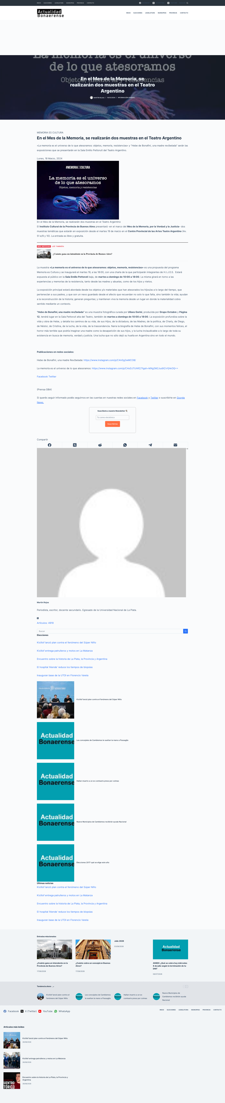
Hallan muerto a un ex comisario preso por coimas (98, 781)
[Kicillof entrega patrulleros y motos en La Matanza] (12, 1060)
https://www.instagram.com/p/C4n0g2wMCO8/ (110, 360)
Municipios (70, 3)
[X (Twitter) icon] (38, 618)
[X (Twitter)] (74, 445)
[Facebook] (49, 445)
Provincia (80, 3)
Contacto (90, 3)
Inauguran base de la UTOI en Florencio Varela (62, 675)
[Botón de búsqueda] (185, 631)
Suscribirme (112, 424)
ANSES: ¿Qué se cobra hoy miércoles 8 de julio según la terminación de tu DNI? (170, 966)
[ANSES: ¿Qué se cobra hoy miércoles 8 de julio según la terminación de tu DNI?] (170, 949)
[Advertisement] (112, 37)
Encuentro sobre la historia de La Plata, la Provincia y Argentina (72, 659)
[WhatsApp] (125, 445)
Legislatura (59, 3)
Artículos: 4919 (45, 623)
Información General (126, 97)
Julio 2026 (119, 941)
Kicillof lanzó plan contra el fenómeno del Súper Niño (66, 642)
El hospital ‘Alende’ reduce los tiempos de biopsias (65, 667)
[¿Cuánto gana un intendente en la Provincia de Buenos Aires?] (54, 949)
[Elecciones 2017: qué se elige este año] (55, 863)
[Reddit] (100, 445)
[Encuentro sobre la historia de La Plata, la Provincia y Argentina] (12, 1080)
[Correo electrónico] (175, 445)
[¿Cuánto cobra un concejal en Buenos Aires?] (93, 949)
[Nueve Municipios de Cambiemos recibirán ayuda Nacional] (55, 822)
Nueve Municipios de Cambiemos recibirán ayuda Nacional (101, 822)
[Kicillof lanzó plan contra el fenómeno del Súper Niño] (55, 700)
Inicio (39, 3)
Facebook (42, 376)
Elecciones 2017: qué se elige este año (93, 862)
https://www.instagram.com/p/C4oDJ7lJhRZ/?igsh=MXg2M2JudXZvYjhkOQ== (135, 368)
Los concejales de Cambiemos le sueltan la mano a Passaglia (102, 740)
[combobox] (110, 631)
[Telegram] (150, 445)
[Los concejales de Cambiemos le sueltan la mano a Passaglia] (55, 740)
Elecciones (48, 3)
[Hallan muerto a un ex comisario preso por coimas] (55, 781)
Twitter (52, 376)
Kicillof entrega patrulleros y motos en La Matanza (65, 650)
